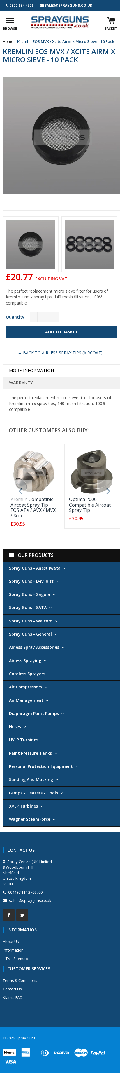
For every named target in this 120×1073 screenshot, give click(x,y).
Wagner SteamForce (29, 819)
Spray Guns (26, 1038)
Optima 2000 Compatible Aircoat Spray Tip (90, 504)
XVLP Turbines (23, 806)
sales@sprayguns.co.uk (68, 5)
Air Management (26, 700)
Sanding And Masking (31, 779)
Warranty (21, 382)
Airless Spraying (25, 660)
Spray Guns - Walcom (30, 621)
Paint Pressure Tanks (30, 753)
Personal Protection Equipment (41, 766)
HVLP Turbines (23, 739)
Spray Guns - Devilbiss (31, 581)
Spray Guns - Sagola (29, 594)
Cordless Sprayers (27, 674)
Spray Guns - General (30, 634)
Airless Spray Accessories (34, 647)
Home (8, 41)
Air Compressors (25, 687)
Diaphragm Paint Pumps (34, 713)
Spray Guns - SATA (28, 607)
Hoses (15, 726)
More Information (31, 370)
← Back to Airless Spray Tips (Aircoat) (60, 352)
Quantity (15, 317)
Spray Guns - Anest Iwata (35, 568)
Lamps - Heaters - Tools (33, 793)
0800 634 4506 (21, 5)
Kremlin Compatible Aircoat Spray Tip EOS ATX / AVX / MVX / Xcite (33, 507)
